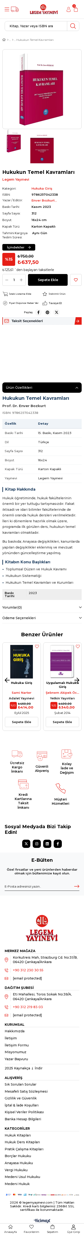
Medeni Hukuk (17, 1184)
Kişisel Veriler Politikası (24, 1112)
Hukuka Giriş (21, 683)
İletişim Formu (17, 1045)
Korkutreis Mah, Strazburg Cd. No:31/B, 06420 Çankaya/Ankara (45, 959)
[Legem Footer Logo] (42, 923)
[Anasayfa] (7, 40)
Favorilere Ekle (37, 646)
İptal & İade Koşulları (21, 1105)
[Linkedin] (47, 844)
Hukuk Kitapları (18, 1135)
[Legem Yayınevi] (43, 9)
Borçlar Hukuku (18, 1156)
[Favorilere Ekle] (76, 280)
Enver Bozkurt (44, 200)
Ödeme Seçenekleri (19, 618)
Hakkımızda (14, 1031)
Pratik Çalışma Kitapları (24, 1149)
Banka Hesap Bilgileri (23, 1119)
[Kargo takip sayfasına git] (15, 9)
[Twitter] (26, 844)
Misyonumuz (15, 1052)
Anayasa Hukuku (19, 1163)
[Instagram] (37, 844)
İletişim (11, 1038)
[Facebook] (58, 844)
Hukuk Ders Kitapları (22, 1142)
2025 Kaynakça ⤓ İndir (23, 1068)
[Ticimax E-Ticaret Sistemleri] (42, 1221)
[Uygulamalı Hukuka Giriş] (62, 661)
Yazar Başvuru (16, 1059)
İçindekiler (15, 247)
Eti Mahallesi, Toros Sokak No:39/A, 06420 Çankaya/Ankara (42, 996)
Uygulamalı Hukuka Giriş (62, 685)
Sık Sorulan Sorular (20, 1084)
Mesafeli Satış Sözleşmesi (26, 1091)
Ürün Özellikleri (19, 387)
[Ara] (73, 26)
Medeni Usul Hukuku (22, 1177)
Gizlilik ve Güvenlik (21, 1098)
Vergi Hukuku (16, 1170)
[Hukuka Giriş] (12, 40)
